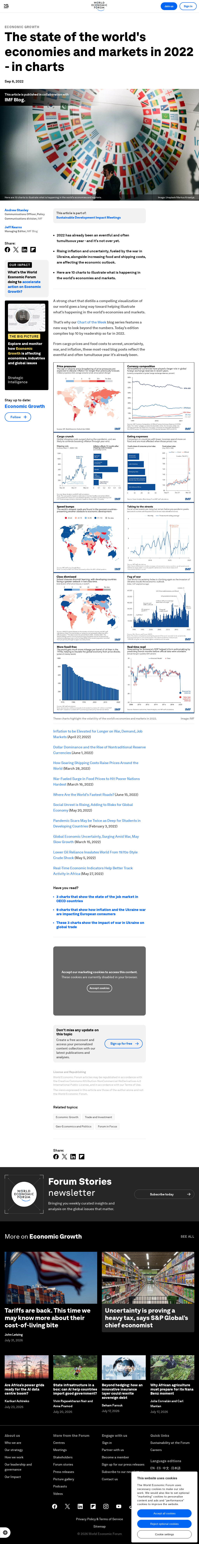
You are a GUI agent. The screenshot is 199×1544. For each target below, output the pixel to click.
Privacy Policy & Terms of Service (99, 1519)
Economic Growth (22, 27)
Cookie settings (164, 1534)
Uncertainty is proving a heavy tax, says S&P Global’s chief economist (146, 1318)
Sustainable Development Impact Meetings (88, 217)
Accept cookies (99, 988)
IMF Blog (14, 100)
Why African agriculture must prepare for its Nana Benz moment (171, 1389)
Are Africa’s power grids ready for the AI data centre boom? (24, 1389)
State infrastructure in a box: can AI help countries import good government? (75, 1389)
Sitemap (99, 1526)
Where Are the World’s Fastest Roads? (83, 795)
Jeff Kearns (13, 227)
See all (187, 1236)
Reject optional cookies (164, 1523)
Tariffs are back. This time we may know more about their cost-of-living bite (48, 1318)
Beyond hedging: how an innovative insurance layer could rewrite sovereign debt (122, 1391)
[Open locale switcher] (5, 1533)
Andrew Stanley (16, 210)
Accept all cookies (164, 1513)
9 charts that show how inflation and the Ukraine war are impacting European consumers (101, 912)
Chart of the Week (92, 322)
